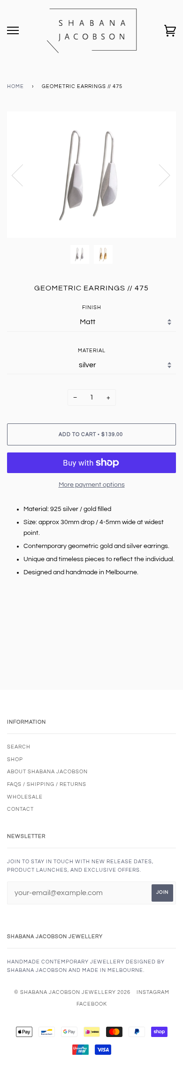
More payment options (92, 484)
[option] (91, 174)
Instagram (153, 992)
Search (18, 746)
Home (15, 86)
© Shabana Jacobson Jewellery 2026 (72, 992)
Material (92, 350)
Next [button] (159, 175)
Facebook (91, 1004)
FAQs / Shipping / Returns (46, 784)
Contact (20, 809)
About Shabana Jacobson (47, 771)
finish (91, 307)
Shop (15, 759)
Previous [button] (23, 175)
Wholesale (25, 797)
